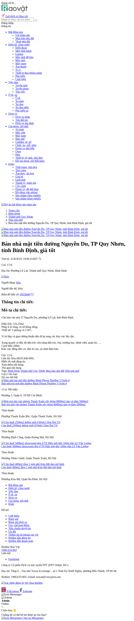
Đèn (17, 154)
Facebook (13, 559)
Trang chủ (14, 210)
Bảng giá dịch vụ (17, 522)
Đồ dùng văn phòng (26, 192)
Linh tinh (20, 179)
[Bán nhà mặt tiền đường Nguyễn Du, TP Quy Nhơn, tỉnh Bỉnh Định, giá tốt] (44, 228)
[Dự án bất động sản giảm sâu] (18, 204)
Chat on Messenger (33, 617)
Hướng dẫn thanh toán (20, 540)
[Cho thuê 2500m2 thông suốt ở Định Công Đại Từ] (30, 422)
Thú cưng (20, 170)
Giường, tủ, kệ (23, 142)
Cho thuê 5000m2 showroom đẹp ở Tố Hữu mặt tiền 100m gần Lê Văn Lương (44, 446)
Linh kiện (20, 79)
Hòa (18, 282)
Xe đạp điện (22, 107)
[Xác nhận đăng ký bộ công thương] (22, 582)
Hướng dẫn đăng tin (19, 537)
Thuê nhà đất (22, 41)
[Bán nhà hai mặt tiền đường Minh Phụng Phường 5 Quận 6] (35, 380)
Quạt (18, 151)
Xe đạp (19, 104)
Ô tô (17, 98)
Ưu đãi (12, 531)
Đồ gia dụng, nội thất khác (30, 160)
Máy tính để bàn (24, 57)
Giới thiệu (13, 515)
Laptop (19, 54)
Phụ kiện (20, 76)
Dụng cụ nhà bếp (24, 148)
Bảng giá (13, 518)
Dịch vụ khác (22, 116)
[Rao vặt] (14, 11)
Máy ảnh (20, 60)
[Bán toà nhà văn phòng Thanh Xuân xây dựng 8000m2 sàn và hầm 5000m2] (44, 401)
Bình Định (14, 213)
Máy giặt (20, 132)
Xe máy (19, 101)
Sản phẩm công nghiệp (28, 195)
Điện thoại (21, 47)
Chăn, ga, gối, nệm (25, 145)
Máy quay (21, 63)
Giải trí (19, 176)
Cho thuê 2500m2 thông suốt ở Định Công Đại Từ (29, 425)
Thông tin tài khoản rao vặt (23, 534)
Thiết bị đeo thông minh (28, 72)
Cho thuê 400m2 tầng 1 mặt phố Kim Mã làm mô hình (31, 467)
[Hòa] (5, 276)
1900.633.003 (9, 550)
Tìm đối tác (21, 120)
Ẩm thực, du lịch (24, 173)
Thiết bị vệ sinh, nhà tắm (29, 157)
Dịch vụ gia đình (24, 123)
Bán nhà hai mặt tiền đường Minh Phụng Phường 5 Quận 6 (34, 383)
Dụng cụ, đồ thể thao (27, 189)
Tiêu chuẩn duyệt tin (19, 528)
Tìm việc (20, 91)
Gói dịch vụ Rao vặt (16, 16)
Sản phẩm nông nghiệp (28, 198)
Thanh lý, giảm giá (25, 182)
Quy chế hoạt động (18, 525)
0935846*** (27, 294)
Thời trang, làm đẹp (26, 167)
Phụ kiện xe (21, 110)
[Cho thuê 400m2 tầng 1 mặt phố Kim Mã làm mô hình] (32, 464)
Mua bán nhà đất (24, 38)
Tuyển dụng (22, 88)
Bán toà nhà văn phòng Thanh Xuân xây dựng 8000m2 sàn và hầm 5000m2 (43, 404)
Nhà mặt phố (15, 219)
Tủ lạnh (19, 129)
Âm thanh (20, 66)
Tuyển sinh (21, 85)
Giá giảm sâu (22, 35)
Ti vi (17, 69)
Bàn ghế (20, 138)
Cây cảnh (20, 186)
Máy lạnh (20, 135)
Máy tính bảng (23, 50)
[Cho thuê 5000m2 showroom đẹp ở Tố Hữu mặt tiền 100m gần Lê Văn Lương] (46, 443)
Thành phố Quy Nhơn (20, 216)
